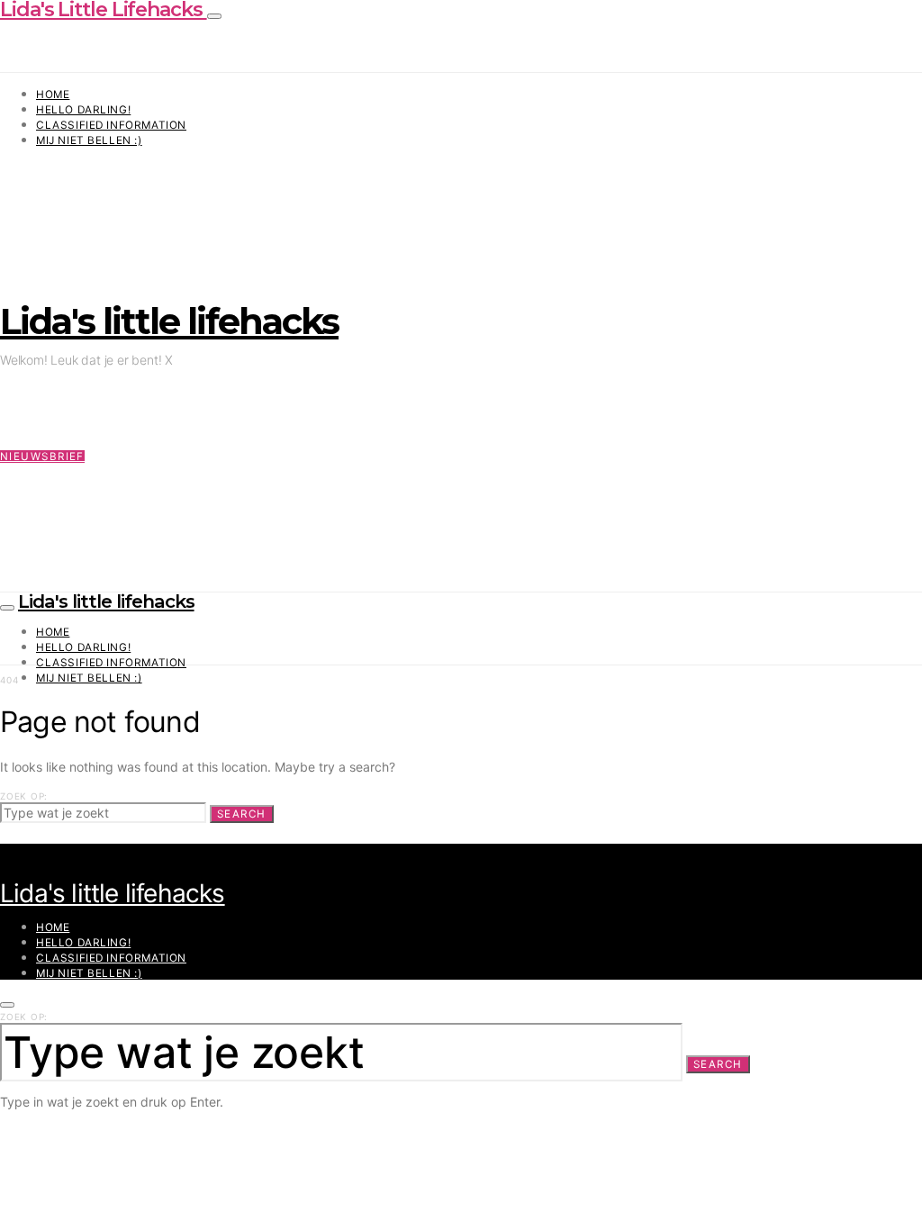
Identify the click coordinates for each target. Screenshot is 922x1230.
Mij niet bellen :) (89, 140)
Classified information (111, 125)
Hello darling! (83, 110)
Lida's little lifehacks (169, 321)
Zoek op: (24, 796)
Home (52, 94)
